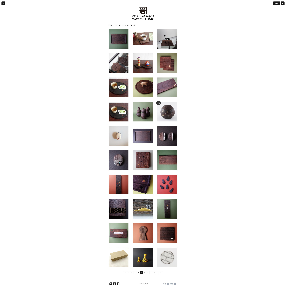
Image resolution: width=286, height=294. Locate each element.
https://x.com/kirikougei (168, 284)
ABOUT (129, 25)
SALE (134, 25)
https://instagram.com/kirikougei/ (171, 284)
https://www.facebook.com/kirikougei (164, 284)
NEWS (124, 25)
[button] (276, 3)
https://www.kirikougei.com (175, 284)
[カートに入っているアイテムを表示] (283, 3)
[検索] (3, 3)
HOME (110, 25)
